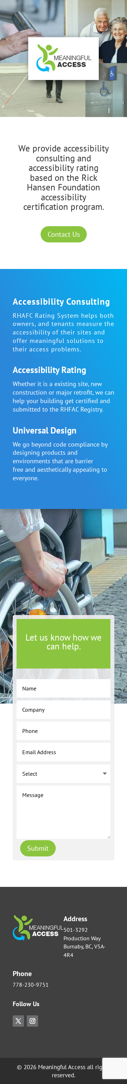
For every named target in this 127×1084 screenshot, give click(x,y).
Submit (38, 848)
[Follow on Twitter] (18, 1021)
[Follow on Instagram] (32, 1021)
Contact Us (64, 234)
